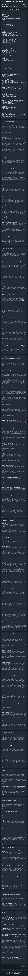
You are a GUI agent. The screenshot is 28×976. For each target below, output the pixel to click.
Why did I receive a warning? (7, 48)
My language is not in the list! (7, 31)
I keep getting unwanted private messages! (9, 81)
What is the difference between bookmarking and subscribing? (13, 100)
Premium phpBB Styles (17, 973)
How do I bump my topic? (6, 52)
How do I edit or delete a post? (7, 40)
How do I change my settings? (7, 25)
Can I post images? (5, 59)
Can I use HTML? (5, 57)
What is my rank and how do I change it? (9, 34)
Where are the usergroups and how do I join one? (10, 72)
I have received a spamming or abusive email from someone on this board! (14, 83)
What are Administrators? (6, 68)
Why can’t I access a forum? (7, 45)
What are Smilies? (5, 58)
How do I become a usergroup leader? (9, 73)
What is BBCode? (5, 56)
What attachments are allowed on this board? (10, 107)
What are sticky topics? (6, 62)
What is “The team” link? (6, 76)
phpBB (23, 300)
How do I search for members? (7, 95)
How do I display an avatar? (7, 33)
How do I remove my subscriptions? (8, 103)
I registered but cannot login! (7, 16)
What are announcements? (7, 61)
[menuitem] (5, 4)
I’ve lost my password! (6, 19)
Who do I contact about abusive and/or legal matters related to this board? (13, 115)
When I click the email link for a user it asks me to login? (12, 35)
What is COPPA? (5, 14)
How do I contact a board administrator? (9, 116)
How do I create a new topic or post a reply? (9, 39)
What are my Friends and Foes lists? (8, 87)
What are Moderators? (6, 69)
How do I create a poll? (6, 42)
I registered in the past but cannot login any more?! (11, 18)
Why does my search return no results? (9, 93)
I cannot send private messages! (7, 80)
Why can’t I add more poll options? (8, 43)
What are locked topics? (6, 63)
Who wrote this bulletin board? (7, 112)
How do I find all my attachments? (8, 108)
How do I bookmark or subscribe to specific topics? (11, 101)
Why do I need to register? (6, 13)
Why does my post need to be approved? (9, 51)
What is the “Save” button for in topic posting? (10, 50)
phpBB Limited (9, 917)
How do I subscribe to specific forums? (8, 102)
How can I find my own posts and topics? (9, 96)
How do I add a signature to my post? (8, 41)
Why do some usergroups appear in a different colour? (11, 74)
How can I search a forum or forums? (8, 92)
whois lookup (9, 940)
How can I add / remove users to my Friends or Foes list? (12, 88)
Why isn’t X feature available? (7, 113)
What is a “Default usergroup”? (7, 75)
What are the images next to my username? (9, 32)
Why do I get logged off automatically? (8, 20)
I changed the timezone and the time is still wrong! (11, 30)
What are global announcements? (8, 60)
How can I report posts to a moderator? (9, 49)
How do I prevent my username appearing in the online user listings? (12, 27)
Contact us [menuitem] (13, 969)
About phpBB (10, 919)
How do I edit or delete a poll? (7, 44)
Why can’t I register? (5, 15)
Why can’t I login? (5, 17)
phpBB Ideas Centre (7, 928)
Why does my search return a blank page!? (9, 94)
